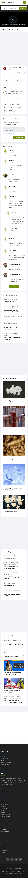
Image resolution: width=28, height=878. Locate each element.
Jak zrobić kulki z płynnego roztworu (12, 577)
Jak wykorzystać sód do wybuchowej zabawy (11, 567)
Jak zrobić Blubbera (9, 301)
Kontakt (3, 756)
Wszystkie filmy (5, 764)
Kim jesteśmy (5, 841)
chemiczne (13, 107)
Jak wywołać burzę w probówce (13, 318)
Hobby (3, 812)
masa (5, 110)
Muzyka (3, 823)
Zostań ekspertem (6, 762)
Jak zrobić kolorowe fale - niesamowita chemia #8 (11, 311)
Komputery (4, 795)
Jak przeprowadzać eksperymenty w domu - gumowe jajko (14, 655)
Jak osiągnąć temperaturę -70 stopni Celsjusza (13, 488)
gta (24, 780)
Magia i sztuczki (5, 814)
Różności (3, 827)
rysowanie (19, 780)
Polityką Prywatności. (16, 873)
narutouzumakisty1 (15, 264)
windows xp (21, 778)
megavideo (4, 782)
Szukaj (23, 8)
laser (11, 784)
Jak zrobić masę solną (10, 511)
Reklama (3, 846)
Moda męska (4, 818)
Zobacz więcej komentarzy (15, 286)
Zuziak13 (12, 150)
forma (17, 104)
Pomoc (3, 852)
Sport (2, 802)
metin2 (3, 780)
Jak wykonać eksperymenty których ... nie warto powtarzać (13, 701)
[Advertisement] (14, 48)
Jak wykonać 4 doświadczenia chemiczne (12, 338)
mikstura (6, 107)
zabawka (12, 104)
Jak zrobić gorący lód (10, 401)
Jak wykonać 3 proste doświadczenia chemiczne (11, 328)
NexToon (12, 186)
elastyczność (12, 110)
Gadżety (3, 810)
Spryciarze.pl (17, 868)
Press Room (4, 844)
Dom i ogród (4, 804)
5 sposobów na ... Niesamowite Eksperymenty (13, 691)
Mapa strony (4, 766)
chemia (5, 104)
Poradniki (3, 829)
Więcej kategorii (5, 831)
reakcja (19, 107)
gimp (7, 780)
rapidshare (13, 780)
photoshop (9, 778)
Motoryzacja (4, 820)
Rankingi (3, 760)
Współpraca (4, 848)
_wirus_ (11, 174)
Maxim (10, 69)
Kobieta (3, 800)
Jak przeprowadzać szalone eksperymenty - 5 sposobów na (13, 643)
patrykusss (12, 250)
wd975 (14, 212)
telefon (15, 778)
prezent (21, 782)
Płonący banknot (9, 585)
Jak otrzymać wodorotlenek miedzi (12, 595)
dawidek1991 (13, 228)
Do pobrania (4, 758)
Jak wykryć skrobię (9, 558)
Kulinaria (3, 798)
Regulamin (4, 850)
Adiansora (12, 238)
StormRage (12, 196)
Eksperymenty (5, 808)
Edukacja (3, 806)
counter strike (5, 784)
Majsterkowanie (5, 816)
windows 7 (11, 782)
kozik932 (12, 160)
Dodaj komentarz (18, 137)
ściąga (16, 782)
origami (3, 778)
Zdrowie (3, 825)
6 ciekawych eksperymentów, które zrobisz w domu (12, 673)
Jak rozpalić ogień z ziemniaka (13, 459)
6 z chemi (7, 430)
